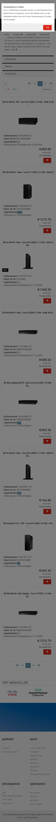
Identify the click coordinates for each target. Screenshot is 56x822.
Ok (47, 27)
